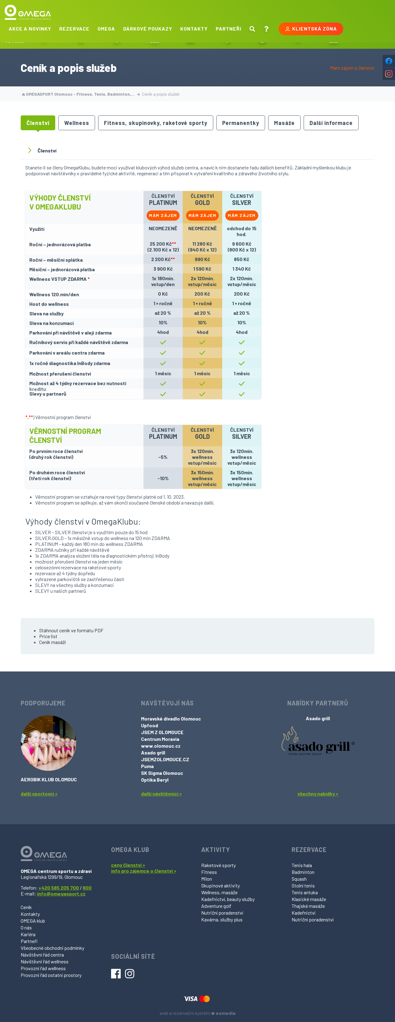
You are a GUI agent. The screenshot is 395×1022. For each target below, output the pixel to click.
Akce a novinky (30, 28)
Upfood (149, 725)
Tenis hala (302, 865)
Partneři (228, 28)
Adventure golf (216, 906)
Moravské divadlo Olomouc (171, 718)
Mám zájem (163, 215)
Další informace (331, 122)
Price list (48, 636)
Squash (299, 879)
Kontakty (194, 28)
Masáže (284, 122)
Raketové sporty (218, 865)
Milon (206, 879)
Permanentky (240, 122)
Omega (106, 28)
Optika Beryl (154, 780)
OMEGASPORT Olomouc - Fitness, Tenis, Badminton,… (80, 94)
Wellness (76, 122)
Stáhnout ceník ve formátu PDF (71, 630)
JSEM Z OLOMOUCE (162, 732)
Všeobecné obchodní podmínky (52, 948)
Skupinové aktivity (220, 885)
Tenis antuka (305, 892)
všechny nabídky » (317, 793)
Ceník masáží (52, 642)
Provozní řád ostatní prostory (51, 975)
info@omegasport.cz (61, 893)
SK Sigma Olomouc (162, 773)
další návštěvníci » (161, 793)
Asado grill (153, 752)
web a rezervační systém (197, 1013)
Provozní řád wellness (43, 968)
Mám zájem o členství (352, 68)
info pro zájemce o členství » (143, 871)
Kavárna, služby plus (222, 919)
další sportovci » (39, 793)
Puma (147, 766)
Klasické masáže (309, 899)
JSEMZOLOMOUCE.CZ (165, 759)
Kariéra (28, 934)
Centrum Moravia (160, 739)
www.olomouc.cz (161, 746)
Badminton (303, 872)
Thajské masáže (308, 906)
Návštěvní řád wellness (45, 961)
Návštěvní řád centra (42, 955)
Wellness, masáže (219, 892)
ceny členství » (128, 865)
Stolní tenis (303, 885)
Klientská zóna (314, 28)
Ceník (26, 907)
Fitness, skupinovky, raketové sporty (155, 122)
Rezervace (74, 28)
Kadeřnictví (303, 913)
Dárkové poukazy (147, 28)
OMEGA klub (33, 921)
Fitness (209, 872)
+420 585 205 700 (59, 888)
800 (87, 888)
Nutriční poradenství (222, 913)
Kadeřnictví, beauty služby (228, 899)
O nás (26, 927)
